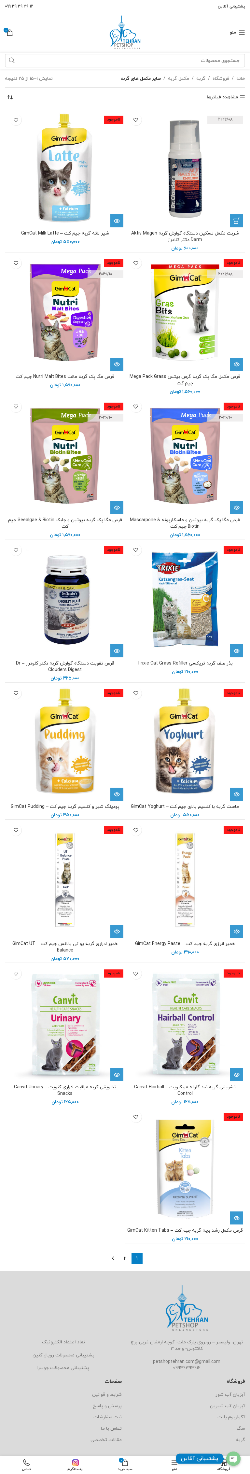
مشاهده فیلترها (222, 97)
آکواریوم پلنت (231, 1417)
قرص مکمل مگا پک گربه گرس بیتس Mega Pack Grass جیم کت (185, 380)
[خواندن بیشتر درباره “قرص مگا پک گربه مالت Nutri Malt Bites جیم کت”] (116, 364)
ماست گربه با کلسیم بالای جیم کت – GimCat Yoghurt (185, 807)
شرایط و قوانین (107, 1395)
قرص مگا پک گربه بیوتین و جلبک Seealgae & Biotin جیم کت (65, 523)
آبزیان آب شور (230, 1395)
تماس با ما (111, 1428)
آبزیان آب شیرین (227, 1406)
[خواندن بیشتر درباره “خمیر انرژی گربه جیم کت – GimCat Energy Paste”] (236, 931)
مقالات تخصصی (106, 1440)
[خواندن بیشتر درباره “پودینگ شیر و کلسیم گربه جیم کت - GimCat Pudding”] (116, 794)
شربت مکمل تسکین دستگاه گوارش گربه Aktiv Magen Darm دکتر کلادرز (185, 236)
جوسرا (43, 1368)
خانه (240, 79)
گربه (200, 79)
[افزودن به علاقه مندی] (136, 119)
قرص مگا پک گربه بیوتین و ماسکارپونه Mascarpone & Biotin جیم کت (185, 523)
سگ (241, 1428)
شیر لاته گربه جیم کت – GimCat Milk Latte (65, 233)
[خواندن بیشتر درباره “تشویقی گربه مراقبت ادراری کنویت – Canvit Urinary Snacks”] (116, 1074)
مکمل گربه (178, 79)
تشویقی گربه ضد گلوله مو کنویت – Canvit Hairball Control (185, 1090)
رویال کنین (43, 1355)
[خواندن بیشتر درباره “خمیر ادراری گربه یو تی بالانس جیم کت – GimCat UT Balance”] (116, 931)
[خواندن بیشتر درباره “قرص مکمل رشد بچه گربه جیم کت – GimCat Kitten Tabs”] (236, 1217)
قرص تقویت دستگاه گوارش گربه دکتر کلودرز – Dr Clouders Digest (65, 666)
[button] (236, 220)
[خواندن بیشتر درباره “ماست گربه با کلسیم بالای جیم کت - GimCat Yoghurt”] (236, 794)
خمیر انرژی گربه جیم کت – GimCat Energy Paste (185, 944)
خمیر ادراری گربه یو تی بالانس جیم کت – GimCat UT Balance (65, 947)
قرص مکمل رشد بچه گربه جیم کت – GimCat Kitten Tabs (185, 1230)
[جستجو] (12, 60)
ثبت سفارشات (107, 1417)
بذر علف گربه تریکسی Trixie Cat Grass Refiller (185, 663)
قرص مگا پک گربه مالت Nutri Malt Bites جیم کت (65, 377)
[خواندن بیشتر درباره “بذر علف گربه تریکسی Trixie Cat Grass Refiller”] (236, 650)
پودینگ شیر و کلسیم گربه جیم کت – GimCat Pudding (65, 807)
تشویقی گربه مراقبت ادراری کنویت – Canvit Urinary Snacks (65, 1090)
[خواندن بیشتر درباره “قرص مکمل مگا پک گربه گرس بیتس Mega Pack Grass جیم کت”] (236, 364)
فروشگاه (221, 79)
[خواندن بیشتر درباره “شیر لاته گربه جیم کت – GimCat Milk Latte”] (116, 220)
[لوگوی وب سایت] (125, 32)
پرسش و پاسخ (107, 1406)
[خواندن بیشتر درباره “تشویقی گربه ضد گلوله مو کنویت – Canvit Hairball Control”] (236, 1074)
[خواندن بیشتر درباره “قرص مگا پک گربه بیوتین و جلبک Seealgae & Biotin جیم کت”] (116, 507)
